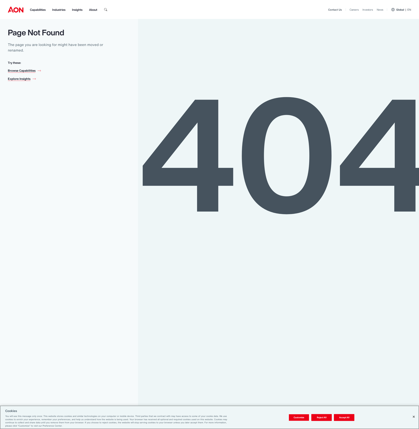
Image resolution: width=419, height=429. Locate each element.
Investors (368, 10)
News (380, 10)
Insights (77, 10)
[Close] (413, 416)
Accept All (344, 417)
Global (403, 10)
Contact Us (335, 10)
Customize (299, 417)
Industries (58, 10)
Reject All (321, 417)
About (93, 10)
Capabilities (38, 10)
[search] (106, 10)
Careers (354, 10)
